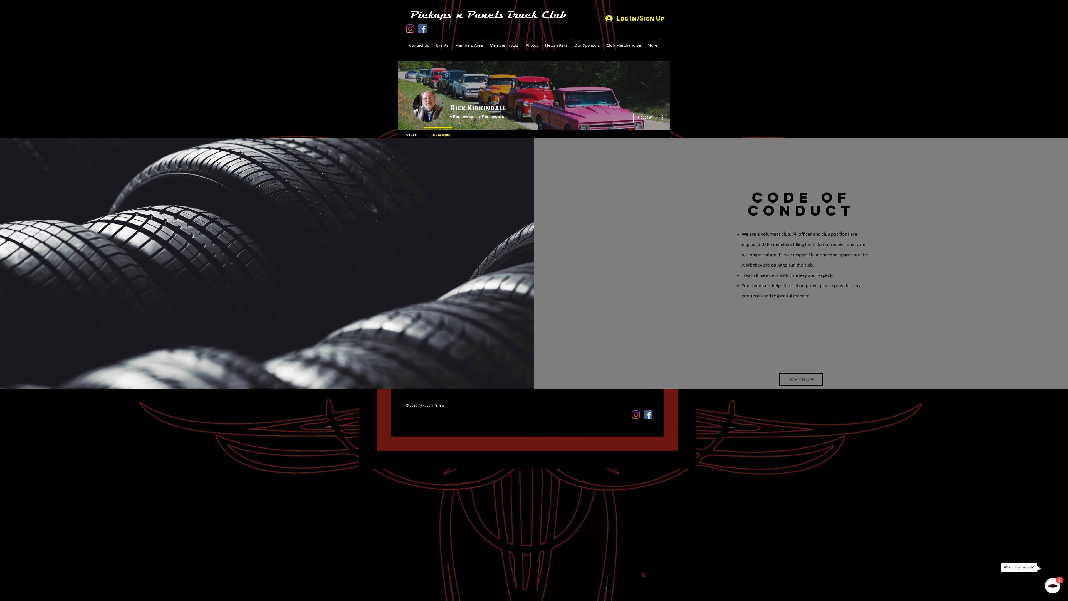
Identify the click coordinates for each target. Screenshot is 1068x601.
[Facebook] (422, 28)
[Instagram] (410, 28)
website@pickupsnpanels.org (428, 409)
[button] (801, 379)
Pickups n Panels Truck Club (488, 14)
